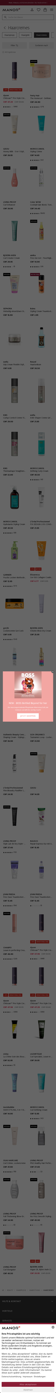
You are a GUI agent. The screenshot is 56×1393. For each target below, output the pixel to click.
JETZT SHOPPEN (27, 716)
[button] (52, 671)
